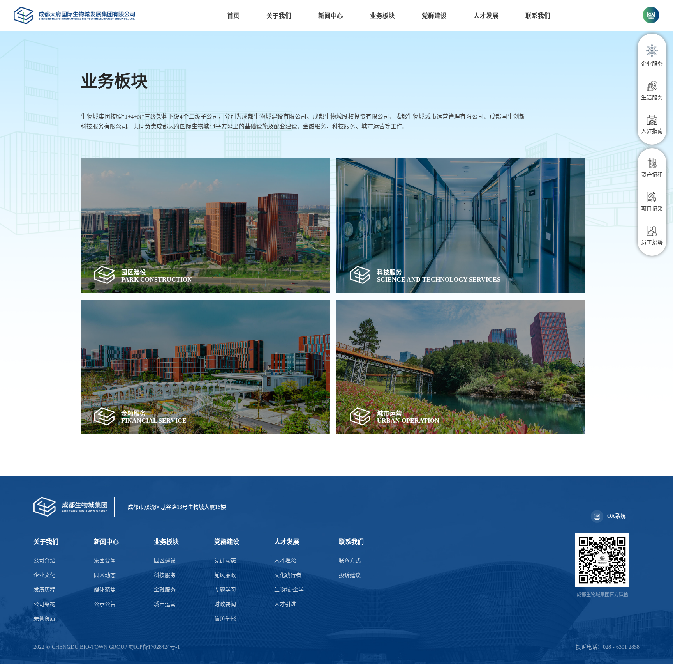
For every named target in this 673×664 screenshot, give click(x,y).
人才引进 (285, 604)
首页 (233, 15)
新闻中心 (330, 15)
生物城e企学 (289, 590)
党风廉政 (225, 575)
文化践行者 (287, 575)
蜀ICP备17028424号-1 (154, 647)
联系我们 (537, 15)
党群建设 (434, 15)
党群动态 (225, 560)
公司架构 (44, 604)
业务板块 (382, 15)
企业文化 (44, 575)
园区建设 (165, 560)
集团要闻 (105, 560)
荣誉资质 (44, 619)
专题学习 (225, 590)
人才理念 (285, 560)
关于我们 (278, 15)
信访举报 (225, 619)
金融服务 (165, 590)
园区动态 (105, 575)
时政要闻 (225, 604)
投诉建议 (350, 575)
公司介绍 (44, 560)
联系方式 (350, 560)
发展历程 (44, 590)
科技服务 (165, 575)
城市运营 (165, 604)
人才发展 (486, 15)
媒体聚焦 (105, 590)
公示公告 (105, 604)
